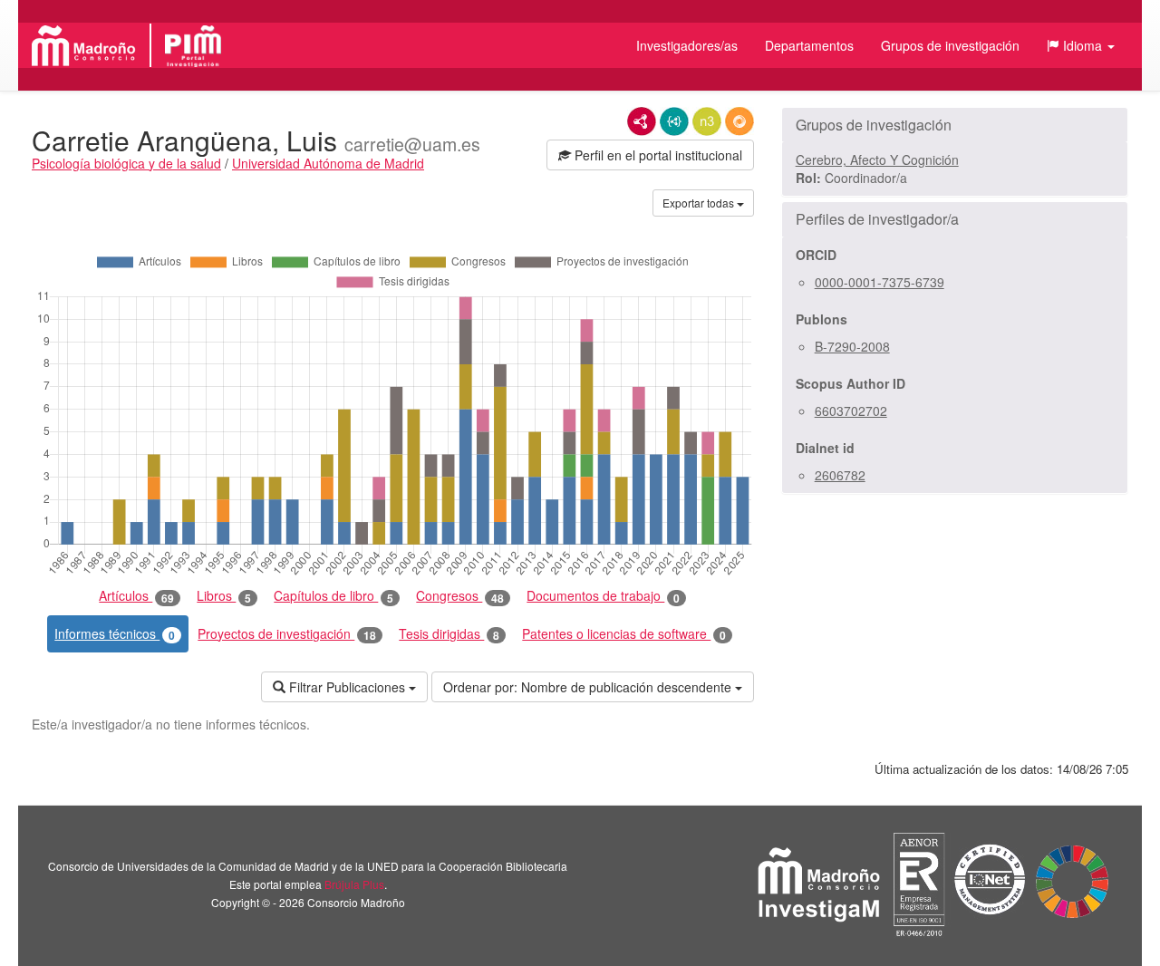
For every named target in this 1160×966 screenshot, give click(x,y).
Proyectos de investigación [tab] (287, 633)
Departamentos (809, 45)
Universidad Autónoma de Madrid (328, 163)
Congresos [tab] (460, 595)
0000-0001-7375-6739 (879, 282)
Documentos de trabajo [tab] (603, 595)
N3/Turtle (706, 121)
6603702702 (851, 410)
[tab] (954, 125)
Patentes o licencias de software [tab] (624, 633)
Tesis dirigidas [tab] (449, 633)
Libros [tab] (224, 595)
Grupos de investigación (950, 45)
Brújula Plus (354, 884)
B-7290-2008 (852, 346)
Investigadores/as (687, 45)
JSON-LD (674, 121)
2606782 (840, 475)
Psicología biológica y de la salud (126, 163)
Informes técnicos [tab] (114, 633)
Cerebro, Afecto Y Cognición (877, 159)
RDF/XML (641, 121)
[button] (1080, 45)
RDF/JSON (739, 121)
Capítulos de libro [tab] (333, 595)
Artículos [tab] (136, 595)
